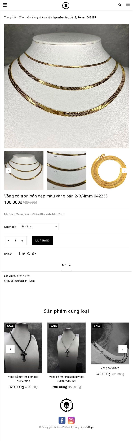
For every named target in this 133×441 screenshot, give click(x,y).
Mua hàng (43, 240)
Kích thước (10, 226)
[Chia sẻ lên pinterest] (29, 253)
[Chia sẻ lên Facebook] (20, 253)
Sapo (91, 427)
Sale (10, 325)
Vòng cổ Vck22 (110, 368)
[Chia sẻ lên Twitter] (24, 253)
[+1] (34, 253)
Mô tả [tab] (66, 265)
